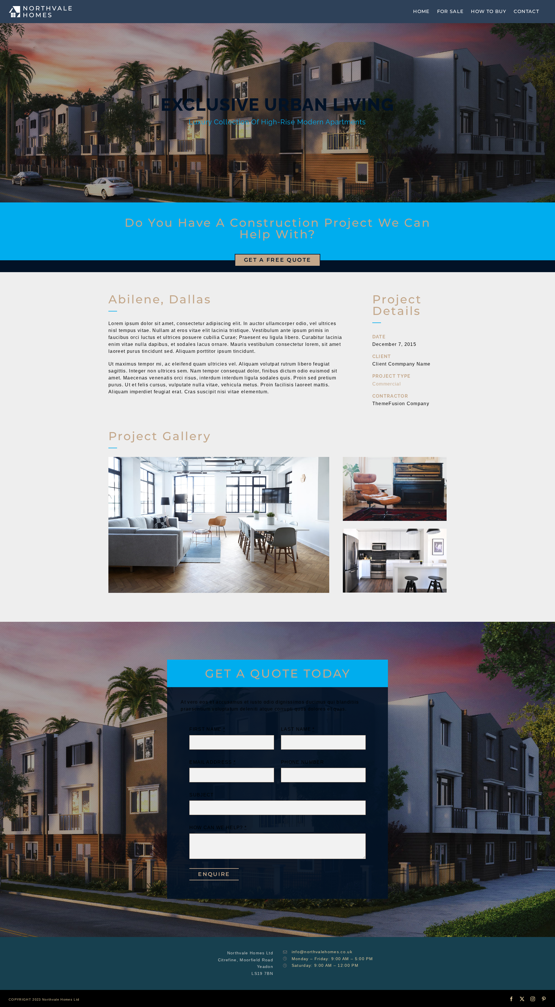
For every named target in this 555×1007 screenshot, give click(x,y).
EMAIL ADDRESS (212, 762)
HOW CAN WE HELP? (218, 827)
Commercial (386, 383)
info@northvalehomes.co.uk (322, 951)
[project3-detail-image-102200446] (218, 459)
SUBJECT (201, 794)
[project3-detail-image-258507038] (395, 530)
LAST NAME (298, 729)
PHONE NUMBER (302, 762)
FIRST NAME (207, 729)
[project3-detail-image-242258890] (395, 459)
